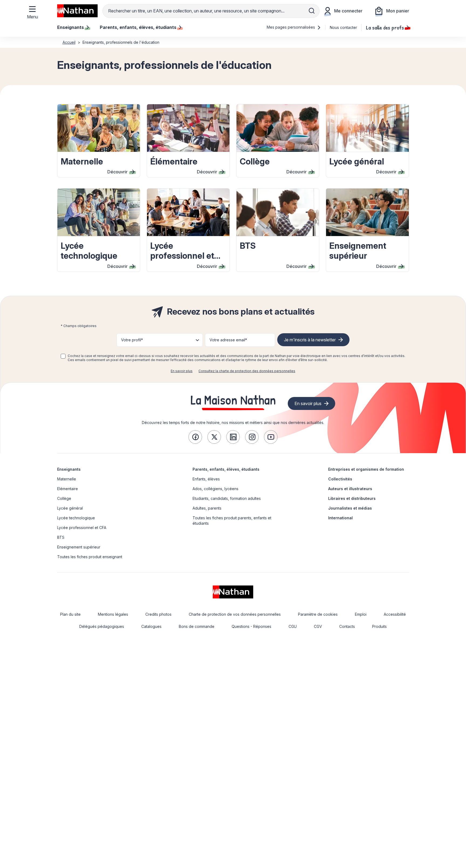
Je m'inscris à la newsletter (310, 339)
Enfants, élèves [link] (206, 479)
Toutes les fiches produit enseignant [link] (89, 556)
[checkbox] (63, 356)
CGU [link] (293, 626)
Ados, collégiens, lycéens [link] (215, 488)
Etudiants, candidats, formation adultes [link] (227, 498)
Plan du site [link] (70, 614)
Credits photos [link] (158, 614)
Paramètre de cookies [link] (318, 614)
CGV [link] (318, 626)
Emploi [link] (360, 614)
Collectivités (340, 479)
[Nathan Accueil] (77, 10)
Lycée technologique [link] (76, 518)
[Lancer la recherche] (312, 11)
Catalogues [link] (151, 626)
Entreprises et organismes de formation (366, 469)
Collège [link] (64, 498)
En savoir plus (182, 371)
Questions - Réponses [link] (251, 626)
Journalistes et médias (350, 508)
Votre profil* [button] (132, 340)
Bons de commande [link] (196, 626)
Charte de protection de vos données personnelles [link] (235, 614)
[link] (195, 437)
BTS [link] (60, 537)
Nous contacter (343, 27)
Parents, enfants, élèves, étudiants (226, 469)
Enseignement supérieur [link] (78, 547)
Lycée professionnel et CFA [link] (81, 527)
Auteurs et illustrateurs (350, 488)
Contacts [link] (347, 626)
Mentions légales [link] (113, 614)
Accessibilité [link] (395, 614)
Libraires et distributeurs (352, 498)
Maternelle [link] (66, 479)
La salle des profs (385, 27)
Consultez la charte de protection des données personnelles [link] (246, 371)
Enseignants (69, 469)
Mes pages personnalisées (291, 27)
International (340, 518)
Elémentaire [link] (67, 488)
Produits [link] (379, 626)
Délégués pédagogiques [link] (101, 626)
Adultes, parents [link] (207, 508)
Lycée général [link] (70, 508)
